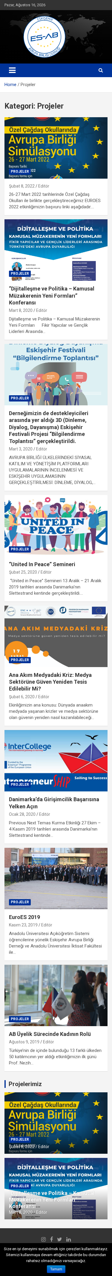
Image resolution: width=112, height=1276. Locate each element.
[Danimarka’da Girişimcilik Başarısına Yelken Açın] (56, 761)
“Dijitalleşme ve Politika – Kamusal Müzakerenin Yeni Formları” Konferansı (51, 295)
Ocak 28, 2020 (22, 814)
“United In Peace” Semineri (42, 564)
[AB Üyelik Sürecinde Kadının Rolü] (56, 995)
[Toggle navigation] (12, 70)
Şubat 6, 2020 (22, 696)
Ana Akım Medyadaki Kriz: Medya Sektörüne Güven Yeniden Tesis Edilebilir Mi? (50, 682)
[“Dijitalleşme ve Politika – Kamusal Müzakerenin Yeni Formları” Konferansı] (56, 250)
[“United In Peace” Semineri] (56, 525)
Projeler (20, 171)
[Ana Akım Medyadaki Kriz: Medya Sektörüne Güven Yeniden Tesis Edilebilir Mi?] (56, 636)
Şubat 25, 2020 (23, 572)
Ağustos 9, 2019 (24, 1041)
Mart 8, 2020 (21, 310)
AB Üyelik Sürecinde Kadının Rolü (50, 1034)
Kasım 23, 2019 (23, 925)
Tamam (56, 1269)
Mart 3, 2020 (21, 449)
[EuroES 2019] (56, 878)
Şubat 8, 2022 (22, 186)
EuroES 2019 (24, 917)
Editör (43, 186)
